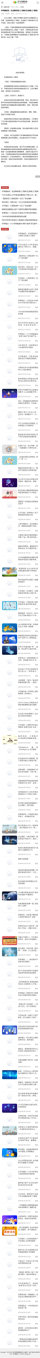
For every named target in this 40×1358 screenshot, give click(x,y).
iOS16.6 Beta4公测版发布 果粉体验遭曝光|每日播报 (28, 704)
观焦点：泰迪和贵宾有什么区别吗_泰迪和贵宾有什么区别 (28, 1050)
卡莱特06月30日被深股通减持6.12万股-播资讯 (28, 369)
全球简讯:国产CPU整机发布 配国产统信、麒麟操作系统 (28, 1139)
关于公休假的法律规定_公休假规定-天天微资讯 (28, 424)
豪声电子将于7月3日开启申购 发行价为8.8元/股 (28, 1184)
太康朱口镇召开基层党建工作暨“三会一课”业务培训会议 (28, 536)
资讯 (17, 7)
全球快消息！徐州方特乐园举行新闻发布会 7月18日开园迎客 (28, 1117)
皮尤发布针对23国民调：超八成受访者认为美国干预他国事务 (28, 760)
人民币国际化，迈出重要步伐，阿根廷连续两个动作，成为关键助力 (28, 525)
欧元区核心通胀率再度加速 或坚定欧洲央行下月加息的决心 (28, 491)
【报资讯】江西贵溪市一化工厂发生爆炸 (17, 198)
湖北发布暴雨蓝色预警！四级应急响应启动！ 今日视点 (28, 871)
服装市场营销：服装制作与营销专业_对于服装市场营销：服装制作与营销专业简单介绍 (28, 547)
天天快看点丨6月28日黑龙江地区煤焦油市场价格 (28, 1173)
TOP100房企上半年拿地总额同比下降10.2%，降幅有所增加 (28, 246)
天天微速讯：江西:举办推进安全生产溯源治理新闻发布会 (28, 357)
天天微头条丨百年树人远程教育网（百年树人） (28, 692)
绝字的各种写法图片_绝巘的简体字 (28, 581)
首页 (12, 7)
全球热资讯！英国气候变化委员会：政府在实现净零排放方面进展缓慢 (28, 1217)
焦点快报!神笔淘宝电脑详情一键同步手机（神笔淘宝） (28, 1095)
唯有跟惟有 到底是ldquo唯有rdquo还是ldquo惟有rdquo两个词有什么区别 (28, 380)
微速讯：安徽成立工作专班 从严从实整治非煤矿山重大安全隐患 (28, 1083)
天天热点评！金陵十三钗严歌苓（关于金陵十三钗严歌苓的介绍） (28, 1016)
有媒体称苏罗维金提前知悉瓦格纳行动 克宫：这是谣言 (28, 782)
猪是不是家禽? (23, 859)
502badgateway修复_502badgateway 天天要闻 (28, 748)
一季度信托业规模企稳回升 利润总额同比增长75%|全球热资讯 (28, 1340)
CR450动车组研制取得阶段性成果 (14, 216)
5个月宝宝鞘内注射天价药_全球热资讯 (28, 1106)
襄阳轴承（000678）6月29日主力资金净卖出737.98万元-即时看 (28, 614)
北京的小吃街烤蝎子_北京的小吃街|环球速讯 (28, 715)
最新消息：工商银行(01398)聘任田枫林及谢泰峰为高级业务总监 (28, 737)
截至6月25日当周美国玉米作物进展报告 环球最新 (28, 1251)
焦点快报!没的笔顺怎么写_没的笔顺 (28, 882)
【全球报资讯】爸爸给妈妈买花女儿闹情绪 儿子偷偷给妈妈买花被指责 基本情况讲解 (28, 983)
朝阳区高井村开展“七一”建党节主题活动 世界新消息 (28, 469)
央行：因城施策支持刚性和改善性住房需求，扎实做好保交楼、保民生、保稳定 (28, 402)
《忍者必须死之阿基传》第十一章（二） (28, 458)
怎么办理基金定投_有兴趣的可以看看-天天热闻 (28, 1162)
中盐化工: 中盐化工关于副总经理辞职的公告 (28, 1262)
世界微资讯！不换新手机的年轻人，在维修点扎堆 (28, 815)
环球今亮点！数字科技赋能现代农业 (28, 1318)
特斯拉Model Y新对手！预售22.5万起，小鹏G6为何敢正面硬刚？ (28, 927)
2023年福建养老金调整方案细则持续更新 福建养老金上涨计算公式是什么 (28, 559)
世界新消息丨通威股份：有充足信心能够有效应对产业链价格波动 (28, 1296)
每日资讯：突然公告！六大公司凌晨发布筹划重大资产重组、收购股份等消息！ (28, 268)
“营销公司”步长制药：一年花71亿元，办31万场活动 (28, 1005)
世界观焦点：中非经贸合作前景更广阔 (28, 1307)
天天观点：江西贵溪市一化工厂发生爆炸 (17, 206)
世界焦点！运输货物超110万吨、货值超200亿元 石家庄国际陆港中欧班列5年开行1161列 (28, 659)
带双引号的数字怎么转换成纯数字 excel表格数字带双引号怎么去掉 (28, 391)
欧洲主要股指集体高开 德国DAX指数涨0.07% (28, 849)
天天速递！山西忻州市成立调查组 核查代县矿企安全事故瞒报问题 (28, 726)
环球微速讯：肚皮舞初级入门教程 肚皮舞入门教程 (20, 191)
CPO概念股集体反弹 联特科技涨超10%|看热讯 (28, 893)
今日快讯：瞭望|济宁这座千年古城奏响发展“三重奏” (28, 1195)
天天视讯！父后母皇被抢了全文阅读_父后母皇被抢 (28, 1240)
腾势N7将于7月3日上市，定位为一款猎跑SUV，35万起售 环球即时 (28, 413)
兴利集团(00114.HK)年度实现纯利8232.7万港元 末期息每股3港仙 (28, 793)
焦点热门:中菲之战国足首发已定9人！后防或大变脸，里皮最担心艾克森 (28, 670)
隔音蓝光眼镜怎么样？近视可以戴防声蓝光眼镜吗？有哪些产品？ (28, 290)
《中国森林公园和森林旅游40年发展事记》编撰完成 (28, 1206)
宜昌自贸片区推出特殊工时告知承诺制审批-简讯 (28, 1027)
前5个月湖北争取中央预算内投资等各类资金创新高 (28, 972)
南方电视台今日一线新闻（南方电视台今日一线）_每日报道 (28, 827)
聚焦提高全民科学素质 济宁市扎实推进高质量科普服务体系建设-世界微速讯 (28, 436)
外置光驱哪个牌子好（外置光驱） (28, 1061)
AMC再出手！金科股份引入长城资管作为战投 (28, 346)
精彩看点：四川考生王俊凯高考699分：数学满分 (28, 1039)
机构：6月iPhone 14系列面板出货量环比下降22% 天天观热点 (28, 1072)
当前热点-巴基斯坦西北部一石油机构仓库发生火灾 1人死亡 (28, 1128)
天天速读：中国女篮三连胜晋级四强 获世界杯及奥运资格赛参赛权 (28, 603)
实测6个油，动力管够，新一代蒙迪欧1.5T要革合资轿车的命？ (28, 447)
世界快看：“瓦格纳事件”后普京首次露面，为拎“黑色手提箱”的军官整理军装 (28, 771)
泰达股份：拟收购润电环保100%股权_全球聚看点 (28, 1150)
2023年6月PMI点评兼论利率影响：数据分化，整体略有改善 (28, 480)
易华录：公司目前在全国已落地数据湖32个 (28, 1329)
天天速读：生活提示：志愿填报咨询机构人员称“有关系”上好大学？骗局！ (28, 592)
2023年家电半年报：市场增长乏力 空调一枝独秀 (28, 625)
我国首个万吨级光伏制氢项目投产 (28, 503)
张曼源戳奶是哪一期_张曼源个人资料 (28, 905)
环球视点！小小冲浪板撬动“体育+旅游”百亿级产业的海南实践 (28, 335)
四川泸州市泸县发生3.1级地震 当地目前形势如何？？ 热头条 (28, 324)
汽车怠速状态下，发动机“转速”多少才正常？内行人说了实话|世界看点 (28, 1284)
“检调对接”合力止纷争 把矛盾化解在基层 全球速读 (28, 570)
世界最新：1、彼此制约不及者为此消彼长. (28, 960)
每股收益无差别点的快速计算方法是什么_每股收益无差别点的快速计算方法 (28, 637)
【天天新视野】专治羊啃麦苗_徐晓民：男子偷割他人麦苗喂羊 (28, 1229)
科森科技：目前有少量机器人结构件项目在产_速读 (28, 916)
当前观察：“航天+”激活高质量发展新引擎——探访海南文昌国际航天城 (28, 681)
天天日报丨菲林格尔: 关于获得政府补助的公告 (28, 514)
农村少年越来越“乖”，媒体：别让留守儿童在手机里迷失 (28, 648)
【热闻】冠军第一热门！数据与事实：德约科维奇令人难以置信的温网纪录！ (28, 1273)
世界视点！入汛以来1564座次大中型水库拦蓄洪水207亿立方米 (28, 302)
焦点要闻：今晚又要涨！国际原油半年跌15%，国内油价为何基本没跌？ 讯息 (28, 838)
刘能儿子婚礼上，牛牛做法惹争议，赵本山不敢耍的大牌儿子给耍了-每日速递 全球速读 (28, 938)
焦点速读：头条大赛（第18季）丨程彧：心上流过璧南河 (28, 949)
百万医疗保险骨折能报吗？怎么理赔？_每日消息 (28, 804)
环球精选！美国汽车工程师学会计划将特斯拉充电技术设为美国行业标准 (28, 994)
